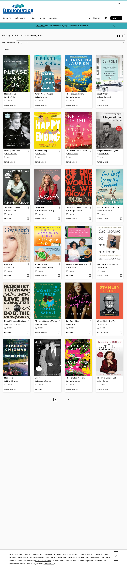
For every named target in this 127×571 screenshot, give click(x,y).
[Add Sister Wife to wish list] (59, 219)
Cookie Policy (49, 564)
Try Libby (40, 26)
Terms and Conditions (53, 554)
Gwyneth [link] (8, 264)
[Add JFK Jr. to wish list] (59, 389)
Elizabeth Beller (11, 154)
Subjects (7, 18)
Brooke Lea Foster (105, 211)
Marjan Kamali (42, 324)
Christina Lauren (74, 97)
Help (119, 3)
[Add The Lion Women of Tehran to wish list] (59, 332)
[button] (94, 18)
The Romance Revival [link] (75, 94)
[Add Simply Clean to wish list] (120, 105)
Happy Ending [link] (41, 151)
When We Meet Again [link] (44, 94)
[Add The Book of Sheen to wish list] (28, 219)
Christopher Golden (75, 211)
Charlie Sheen (11, 211)
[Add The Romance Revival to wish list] (90, 105)
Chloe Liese (41, 154)
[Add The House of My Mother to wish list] (120, 276)
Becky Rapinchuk (105, 97)
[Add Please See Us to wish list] (28, 105)
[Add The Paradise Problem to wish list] (90, 389)
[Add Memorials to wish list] (28, 389)
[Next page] (73, 399)
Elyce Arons (72, 268)
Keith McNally (104, 154)
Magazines (53, 18)
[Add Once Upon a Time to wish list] (28, 162)
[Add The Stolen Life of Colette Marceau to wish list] (90, 162)
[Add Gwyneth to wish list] (28, 276)
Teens (42, 18)
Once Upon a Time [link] (12, 151)
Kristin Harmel (42, 97)
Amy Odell (10, 268)
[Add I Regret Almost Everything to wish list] (120, 162)
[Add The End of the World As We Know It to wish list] (90, 219)
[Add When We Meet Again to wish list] (59, 105)
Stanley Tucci (103, 324)
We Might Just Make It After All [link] (77, 264)
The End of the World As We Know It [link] (77, 207)
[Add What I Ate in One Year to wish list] (120, 332)
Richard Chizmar (12, 381)
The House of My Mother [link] (107, 264)
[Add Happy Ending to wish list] (59, 162)
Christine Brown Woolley (45, 211)
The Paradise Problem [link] (75, 378)
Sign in (116, 18)
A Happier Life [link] (41, 264)
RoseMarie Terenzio (44, 381)
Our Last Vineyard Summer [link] (108, 207)
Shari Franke (103, 268)
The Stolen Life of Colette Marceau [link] (77, 151)
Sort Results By (8, 43)
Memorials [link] (8, 378)
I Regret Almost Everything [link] (108, 151)
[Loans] (105, 18)
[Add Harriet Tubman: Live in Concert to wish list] (28, 332)
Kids (33, 18)
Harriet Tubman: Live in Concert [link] (15, 321)
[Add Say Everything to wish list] (90, 332)
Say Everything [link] (72, 321)
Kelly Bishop (103, 381)
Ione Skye (71, 324)
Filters (6, 50)
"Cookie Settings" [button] (43, 560)
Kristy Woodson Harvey (45, 268)
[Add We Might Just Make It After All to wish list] (90, 276)
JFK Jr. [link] (38, 378)
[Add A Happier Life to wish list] (59, 276)
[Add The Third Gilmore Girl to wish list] (120, 389)
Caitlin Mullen (11, 97)
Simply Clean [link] (102, 94)
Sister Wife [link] (39, 207)
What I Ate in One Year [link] (106, 321)
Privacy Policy (73, 554)
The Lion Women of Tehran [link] (46, 321)
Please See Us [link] (10, 94)
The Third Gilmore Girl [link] (106, 378)
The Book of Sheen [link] (12, 207)
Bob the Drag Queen (13, 324)
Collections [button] (20, 18)
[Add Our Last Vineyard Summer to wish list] (120, 219)
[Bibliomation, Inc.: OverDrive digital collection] (18, 8)
